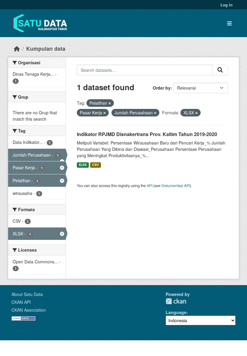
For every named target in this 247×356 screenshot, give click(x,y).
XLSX (83, 164)
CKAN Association (28, 310)
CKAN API (21, 302)
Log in (226, 5)
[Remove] (109, 103)
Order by (161, 88)
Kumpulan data (45, 48)
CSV (95, 164)
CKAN (176, 301)
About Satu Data (27, 294)
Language (176, 312)
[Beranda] (17, 48)
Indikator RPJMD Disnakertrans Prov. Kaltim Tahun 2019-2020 (147, 134)
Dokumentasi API (175, 185)
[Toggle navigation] (229, 23)
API (149, 185)
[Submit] (220, 70)
